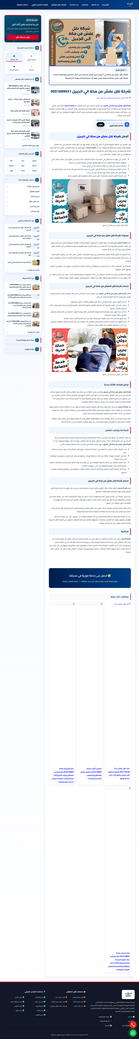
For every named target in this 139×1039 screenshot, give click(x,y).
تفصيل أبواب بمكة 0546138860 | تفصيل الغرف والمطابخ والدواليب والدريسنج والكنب (20, 286)
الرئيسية (105, 4)
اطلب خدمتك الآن (23, 37)
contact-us (74, 4)
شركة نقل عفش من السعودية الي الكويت (19, 245)
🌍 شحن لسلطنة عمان (17, 1001)
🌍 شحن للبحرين (41, 1006)
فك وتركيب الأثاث (22, 186)
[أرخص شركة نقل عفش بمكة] (35, 112)
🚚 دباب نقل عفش (80, 1006)
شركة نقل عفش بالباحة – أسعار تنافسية (19, 100)
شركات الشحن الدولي (39, 4)
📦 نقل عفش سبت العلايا (59, 1001)
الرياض (34, 160)
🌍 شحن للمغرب (40, 1014)
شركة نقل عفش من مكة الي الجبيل (99, 136)
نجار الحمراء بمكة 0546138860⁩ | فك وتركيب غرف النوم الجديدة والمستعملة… (19, 305)
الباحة (23, 171)
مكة (11, 160)
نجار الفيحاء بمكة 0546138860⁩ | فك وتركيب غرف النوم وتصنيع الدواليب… (18, 314)
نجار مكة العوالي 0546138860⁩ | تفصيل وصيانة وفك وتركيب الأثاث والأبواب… (18, 323)
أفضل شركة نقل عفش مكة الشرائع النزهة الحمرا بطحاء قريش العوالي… (18, 133)
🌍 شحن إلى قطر (40, 1001)
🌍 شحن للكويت (19, 1006)
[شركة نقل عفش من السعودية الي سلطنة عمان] (36, 237)
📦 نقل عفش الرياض (79, 997)
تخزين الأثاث (22, 196)
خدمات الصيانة (22, 4)
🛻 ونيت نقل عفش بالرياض (58, 1006)
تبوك (11, 171)
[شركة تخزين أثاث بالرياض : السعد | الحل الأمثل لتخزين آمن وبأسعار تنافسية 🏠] (35, 123)
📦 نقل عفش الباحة (79, 1001)
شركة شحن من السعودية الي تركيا (19, 262)
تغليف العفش (22, 191)
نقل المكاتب (22, 211)
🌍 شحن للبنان (20, 1010)
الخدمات (85, 4)
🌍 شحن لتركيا (41, 1010)
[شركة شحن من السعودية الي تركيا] (36, 262)
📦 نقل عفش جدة (61, 997)
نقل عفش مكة (102, 97)
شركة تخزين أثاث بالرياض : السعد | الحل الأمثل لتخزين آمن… (18, 121)
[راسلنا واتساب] (133, 1033)
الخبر (22, 165)
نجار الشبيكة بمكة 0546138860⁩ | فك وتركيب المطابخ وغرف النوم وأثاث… (19, 296)
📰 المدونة (108, 1025)
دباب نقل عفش (22, 201)
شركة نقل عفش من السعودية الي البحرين (19, 228)
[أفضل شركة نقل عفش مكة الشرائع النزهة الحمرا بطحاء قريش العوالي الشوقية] (35, 135)
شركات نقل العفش (58, 4)
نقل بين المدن (22, 206)
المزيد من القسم (22, 270)
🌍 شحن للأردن (19, 997)
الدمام (34, 165)
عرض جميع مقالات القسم (22, 145)
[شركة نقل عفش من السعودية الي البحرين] (36, 229)
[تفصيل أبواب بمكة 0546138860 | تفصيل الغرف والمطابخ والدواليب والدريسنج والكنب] (36, 287)
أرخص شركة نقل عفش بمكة (20, 110)
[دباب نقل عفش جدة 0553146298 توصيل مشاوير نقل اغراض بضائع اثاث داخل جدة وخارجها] (35, 90)
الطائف (34, 171)
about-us (95, 4)
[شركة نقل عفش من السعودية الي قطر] (36, 254)
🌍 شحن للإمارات (40, 997)
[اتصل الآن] (133, 1024)
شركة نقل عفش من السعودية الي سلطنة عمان (19, 237)
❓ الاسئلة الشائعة (106, 1021)
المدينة (11, 165)
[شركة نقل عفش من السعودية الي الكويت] (36, 246)
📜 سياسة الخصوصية (105, 1016)
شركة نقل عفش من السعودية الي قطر (19, 253)
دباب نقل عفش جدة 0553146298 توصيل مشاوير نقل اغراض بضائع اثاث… (18, 88)
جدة (23, 160)
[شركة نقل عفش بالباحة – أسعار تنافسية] (35, 102)
